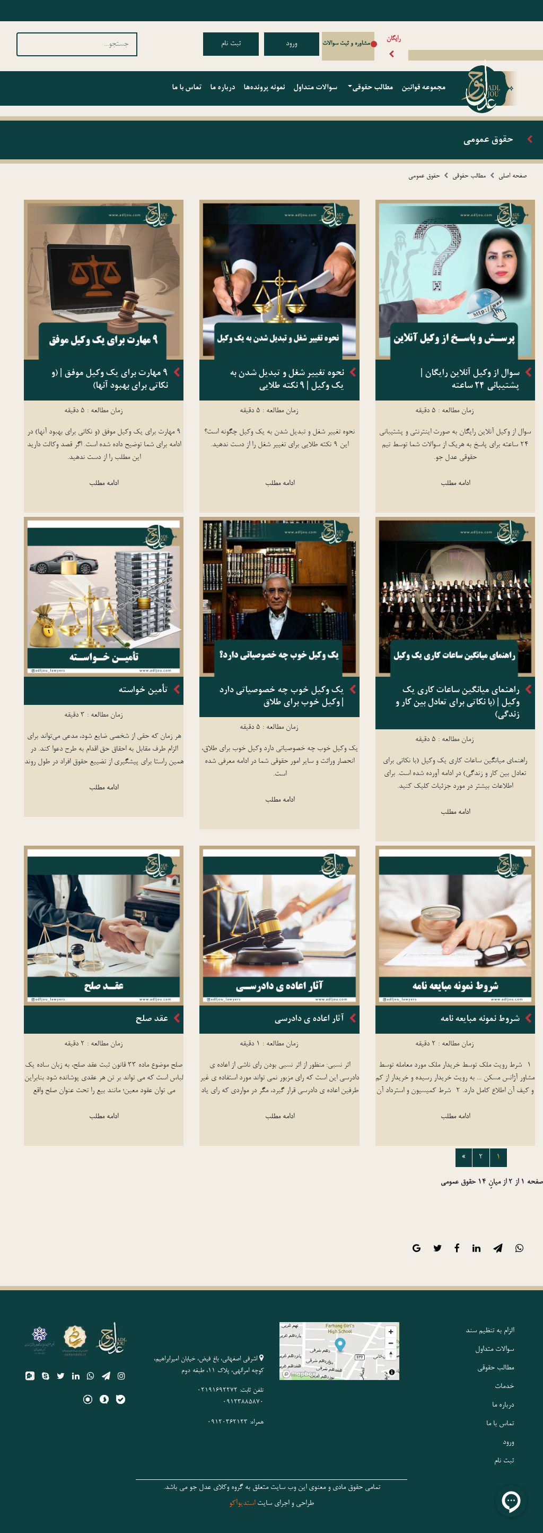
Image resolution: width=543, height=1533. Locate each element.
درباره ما (222, 88)
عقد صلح (151, 1019)
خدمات (504, 1387)
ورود (291, 44)
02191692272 (217, 1390)
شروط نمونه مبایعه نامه (479, 1019)
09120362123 (227, 1422)
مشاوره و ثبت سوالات (346, 43)
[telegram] (106, 1378)
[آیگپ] (29, 1378)
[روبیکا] (87, 1401)
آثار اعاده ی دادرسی (309, 1019)
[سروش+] (104, 1401)
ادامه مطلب (455, 484)
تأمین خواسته (143, 690)
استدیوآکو (242, 1504)
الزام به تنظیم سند (490, 1331)
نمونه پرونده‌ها (264, 88)
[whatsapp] (90, 1378)
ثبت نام (231, 44)
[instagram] (121, 1378)
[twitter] (61, 1378)
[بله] (120, 1401)
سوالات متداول (315, 88)
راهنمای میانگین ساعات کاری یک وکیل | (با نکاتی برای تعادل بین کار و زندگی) (457, 702)
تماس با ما (187, 88)
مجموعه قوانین (423, 88)
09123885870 (243, 1402)
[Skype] (45, 1378)
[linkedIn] (76, 1378)
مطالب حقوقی (372, 88)
